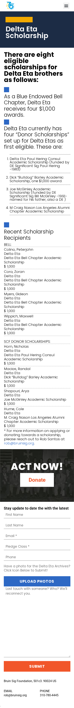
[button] (66, 6)
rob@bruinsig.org (19, 443)
